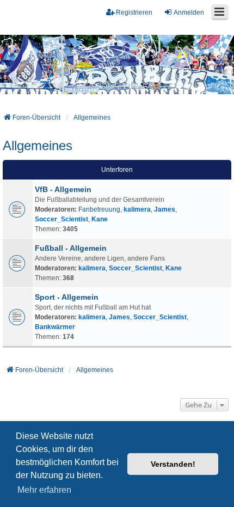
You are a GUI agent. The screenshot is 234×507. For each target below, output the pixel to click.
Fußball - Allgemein (71, 248)
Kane (99, 219)
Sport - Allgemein (66, 297)
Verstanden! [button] (173, 464)
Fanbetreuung (99, 209)
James (164, 209)
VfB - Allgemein (63, 189)
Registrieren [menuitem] (134, 12)
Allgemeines (37, 145)
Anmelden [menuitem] (189, 12)
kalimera (137, 209)
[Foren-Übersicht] (117, 64)
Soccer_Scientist (61, 219)
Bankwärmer (55, 327)
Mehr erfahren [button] (44, 489)
